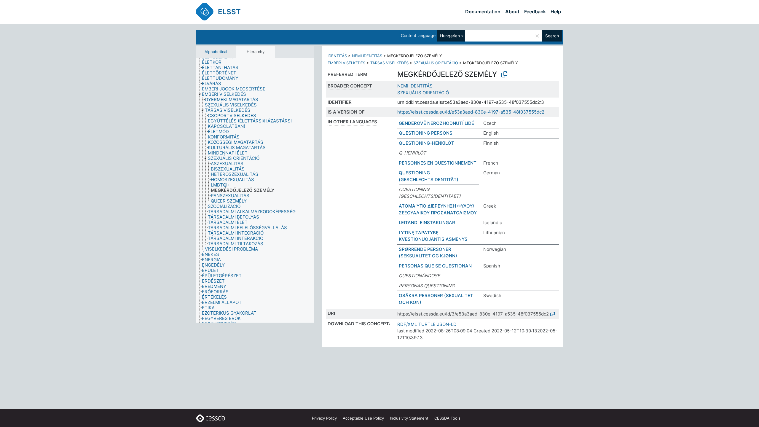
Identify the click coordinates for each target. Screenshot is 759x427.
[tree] (255, 190)
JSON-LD (447, 324)
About (512, 12)
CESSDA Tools (447, 418)
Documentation (482, 12)
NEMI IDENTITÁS (367, 55)
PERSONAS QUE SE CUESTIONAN (435, 266)
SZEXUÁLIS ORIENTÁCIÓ (436, 62)
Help (556, 12)
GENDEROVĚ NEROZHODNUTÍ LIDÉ (436, 123)
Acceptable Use (363, 418)
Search (552, 35)
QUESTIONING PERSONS (425, 133)
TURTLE (427, 324)
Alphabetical (216, 51)
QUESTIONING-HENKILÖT (426, 143)
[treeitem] (214, 62)
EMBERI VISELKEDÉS (346, 62)
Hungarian (450, 35)
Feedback (535, 12)
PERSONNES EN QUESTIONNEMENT (437, 163)
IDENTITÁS (337, 55)
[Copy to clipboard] (504, 74)
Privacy (324, 418)
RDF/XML (407, 324)
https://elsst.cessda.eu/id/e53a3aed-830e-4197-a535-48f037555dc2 (470, 112)
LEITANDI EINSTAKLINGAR (427, 222)
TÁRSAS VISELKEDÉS (389, 62)
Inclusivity (409, 418)
